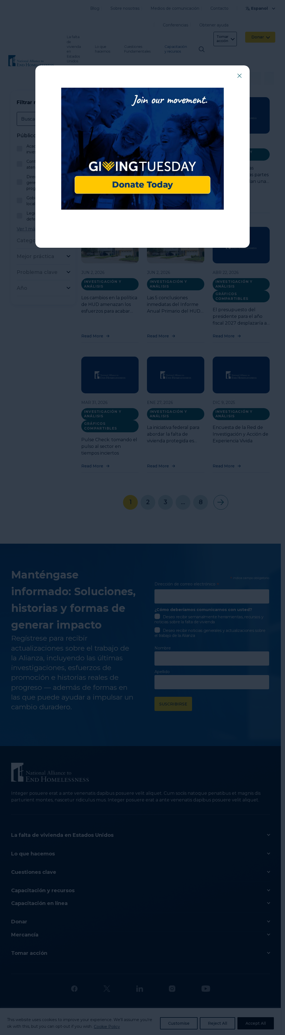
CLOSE (239, 75)
